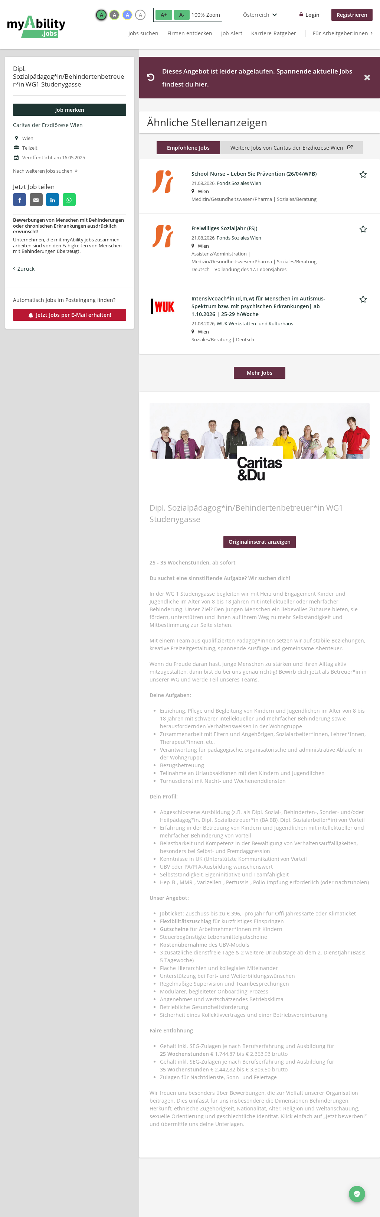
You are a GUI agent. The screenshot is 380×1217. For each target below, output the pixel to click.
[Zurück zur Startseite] (36, 27)
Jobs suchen (143, 33)
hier (201, 84)
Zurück (26, 268)
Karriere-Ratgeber (273, 33)
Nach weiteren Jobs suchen (42, 171)
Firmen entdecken (189, 33)
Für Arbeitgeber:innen (340, 33)
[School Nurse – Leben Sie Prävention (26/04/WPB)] (162, 181)
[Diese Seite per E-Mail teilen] (36, 199)
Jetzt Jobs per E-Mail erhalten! (73, 314)
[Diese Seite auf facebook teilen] (19, 199)
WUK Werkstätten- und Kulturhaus (255, 323)
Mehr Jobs (259, 372)
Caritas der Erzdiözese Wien (48, 124)
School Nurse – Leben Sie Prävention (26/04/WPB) (254, 173)
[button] (368, 77)
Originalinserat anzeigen (260, 541)
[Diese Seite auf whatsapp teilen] (69, 199)
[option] (101, 15)
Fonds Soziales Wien (239, 183)
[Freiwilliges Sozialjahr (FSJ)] (162, 235)
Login (312, 14)
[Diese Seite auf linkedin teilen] (52, 199)
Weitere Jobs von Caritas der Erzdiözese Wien (287, 147)
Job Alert (231, 33)
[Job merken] (364, 173)
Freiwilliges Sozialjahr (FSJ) (224, 228)
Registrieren (352, 14)
